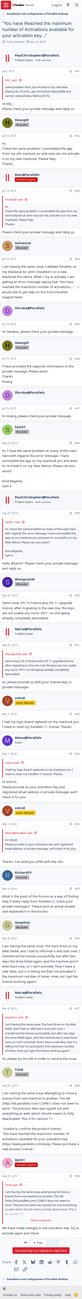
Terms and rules (30, 1295)
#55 (77, 889)
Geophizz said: (14, 1017)
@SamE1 (17, 563)
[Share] (70, 71)
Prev (39, 1243)
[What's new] (68, 5)
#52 (77, 714)
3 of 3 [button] (52, 1243)
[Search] (77, 5)
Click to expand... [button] (41, 1220)
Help (68, 1295)
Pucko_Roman (15, 42)
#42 (77, 136)
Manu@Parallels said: (19, 833)
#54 (77, 824)
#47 (77, 408)
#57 (77, 1008)
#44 (77, 259)
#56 (77, 938)
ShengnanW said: (16, 654)
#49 (77, 513)
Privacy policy (53, 1295)
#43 (77, 191)
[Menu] (6, 5)
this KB (28, 1058)
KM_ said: (11, 80)
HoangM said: (14, 199)
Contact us (10, 1295)
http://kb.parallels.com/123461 (27, 1103)
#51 (77, 645)
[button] (4, 1288)
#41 (77, 71)
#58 (77, 1086)
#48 (77, 443)
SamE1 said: (12, 522)
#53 (77, 754)
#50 (77, 595)
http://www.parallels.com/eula (26, 1144)
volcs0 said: (12, 763)
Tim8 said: (11, 1185)
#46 (77, 358)
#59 (77, 1176)
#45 (77, 324)
